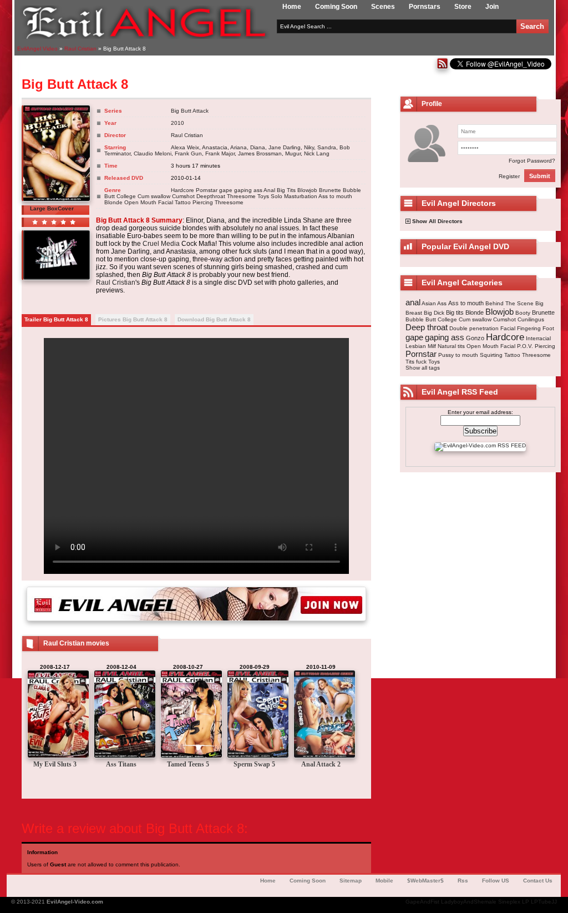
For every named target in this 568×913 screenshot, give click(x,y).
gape (225, 190)
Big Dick (434, 313)
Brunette (330, 190)
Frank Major (220, 153)
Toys (263, 196)
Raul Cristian (187, 135)
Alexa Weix (185, 147)
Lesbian (415, 346)
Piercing (202, 202)
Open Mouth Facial (148, 202)
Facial (507, 328)
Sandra (326, 147)
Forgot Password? (532, 161)
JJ (554, 902)
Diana (257, 147)
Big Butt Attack (190, 111)
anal (412, 302)
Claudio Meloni (152, 153)
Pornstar (206, 190)
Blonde (113, 202)
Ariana (238, 147)
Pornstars (424, 7)
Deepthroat (210, 196)
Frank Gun (188, 153)
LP (525, 902)
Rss (463, 880)
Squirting (491, 355)
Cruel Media (161, 244)
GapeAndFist (422, 902)
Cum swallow (154, 196)
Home (291, 7)
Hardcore (182, 190)
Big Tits (286, 190)
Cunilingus (531, 319)
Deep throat (426, 327)
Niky (309, 147)
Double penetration (474, 328)
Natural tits (451, 346)
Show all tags (422, 368)
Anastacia (214, 147)
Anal (269, 190)
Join (492, 7)
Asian (429, 303)
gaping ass (248, 190)
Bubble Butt (420, 319)
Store (462, 7)
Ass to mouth (335, 196)
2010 (177, 123)
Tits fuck (416, 362)
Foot (548, 328)
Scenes (383, 7)
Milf (432, 346)
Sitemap (350, 880)
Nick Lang (316, 153)
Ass (442, 303)
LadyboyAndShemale (468, 902)
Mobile (384, 880)
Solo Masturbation (294, 196)
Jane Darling (284, 147)
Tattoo (183, 202)
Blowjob (307, 190)
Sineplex (509, 902)
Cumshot (183, 196)
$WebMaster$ (425, 880)
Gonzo (475, 338)
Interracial (538, 338)
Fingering (529, 328)
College (126, 196)
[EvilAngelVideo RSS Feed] (442, 67)
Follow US (495, 880)
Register (509, 176)
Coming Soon (336, 7)
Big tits (455, 312)
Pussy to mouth (458, 355)
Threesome (241, 196)
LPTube (541, 902)
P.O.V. (525, 346)
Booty (522, 313)
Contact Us (537, 880)
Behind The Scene (509, 303)
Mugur (293, 153)
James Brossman (260, 153)
